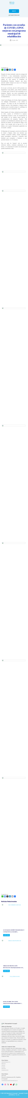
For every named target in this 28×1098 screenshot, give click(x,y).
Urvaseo (3, 1066)
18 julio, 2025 (15, 40)
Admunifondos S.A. (6, 1062)
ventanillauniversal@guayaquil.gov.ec (10, 1080)
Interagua (4, 1068)
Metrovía (4, 1063)
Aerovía (3, 1065)
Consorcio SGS (5, 1070)
